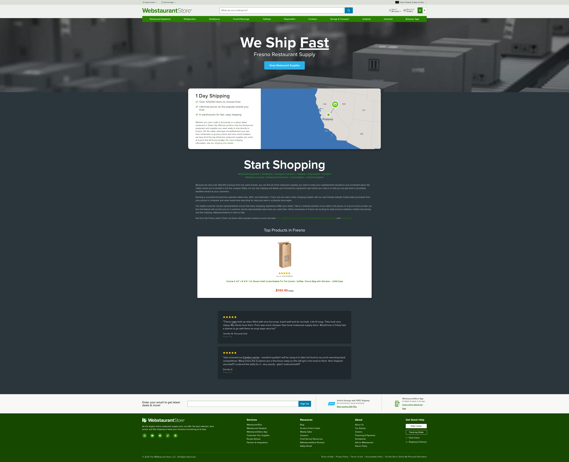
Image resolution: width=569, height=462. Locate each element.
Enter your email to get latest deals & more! (161, 404)
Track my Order (416, 432)
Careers (358, 432)
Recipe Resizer (254, 439)
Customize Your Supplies (258, 435)
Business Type (412, 19)
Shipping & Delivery (418, 442)
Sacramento (347, 218)
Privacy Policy (342, 457)
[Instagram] (144, 435)
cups (234, 321)
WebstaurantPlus (254, 425)
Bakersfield (315, 218)
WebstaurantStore (226, 125)
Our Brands (360, 428)
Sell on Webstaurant (364, 442)
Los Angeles (283, 218)
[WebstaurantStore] (179, 420)
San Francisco (329, 218)
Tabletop (267, 19)
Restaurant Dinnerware (277, 177)
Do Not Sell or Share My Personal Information (406, 457)
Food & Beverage (241, 19)
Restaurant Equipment (160, 19)
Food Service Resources (311, 439)
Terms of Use (357, 457)
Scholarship (360, 439)
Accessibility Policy (374, 457)
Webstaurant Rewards (257, 428)
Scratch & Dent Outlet (310, 428)
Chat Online (414, 438)
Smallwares (214, 19)
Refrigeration (190, 19)
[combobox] (282, 10)
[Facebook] (160, 435)
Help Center (150, 2)
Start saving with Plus (347, 406)
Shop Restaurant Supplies (284, 65)
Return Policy (361, 446)
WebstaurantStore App (257, 432)
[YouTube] (152, 435)
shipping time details (224, 143)
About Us (359, 425)
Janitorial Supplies (315, 177)
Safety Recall (306, 446)
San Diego (295, 218)
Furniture (313, 19)
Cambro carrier (251, 357)
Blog (302, 425)
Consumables (297, 177)
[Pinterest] (175, 435)
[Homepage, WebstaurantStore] (167, 10)
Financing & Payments (365, 435)
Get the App (169, 2)
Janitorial (366, 19)
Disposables (289, 19)
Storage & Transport (339, 19)
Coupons (304, 435)
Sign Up (305, 403)
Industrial (388, 19)
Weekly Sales (306, 432)
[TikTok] (167, 435)
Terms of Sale (327, 457)
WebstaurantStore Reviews (312, 442)
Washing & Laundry (254, 177)
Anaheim (305, 218)
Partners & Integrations (257, 442)
